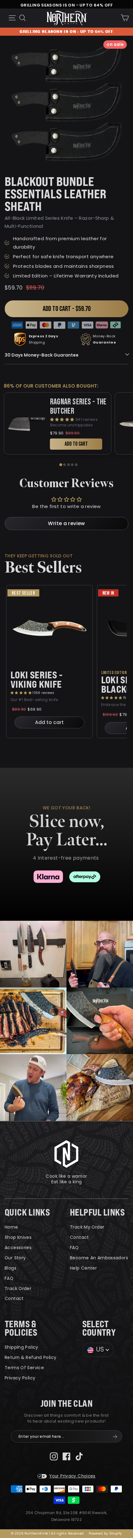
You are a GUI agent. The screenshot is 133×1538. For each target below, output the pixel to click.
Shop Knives (18, 1237)
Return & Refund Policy (30, 1357)
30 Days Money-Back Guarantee (42, 355)
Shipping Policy (21, 1347)
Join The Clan (66, 1403)
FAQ (9, 1278)
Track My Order (87, 1227)
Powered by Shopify (105, 1533)
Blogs (10, 1268)
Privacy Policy (20, 1378)
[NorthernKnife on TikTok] (79, 1456)
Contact (14, 1298)
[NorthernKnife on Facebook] (66, 1456)
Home (11, 1227)
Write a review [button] (66, 523)
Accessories (18, 1247)
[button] (21, 692)
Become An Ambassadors (99, 1258)
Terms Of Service (24, 1368)
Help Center (83, 1268)
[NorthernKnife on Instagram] (54, 1456)
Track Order (18, 1288)
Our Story (15, 1258)
